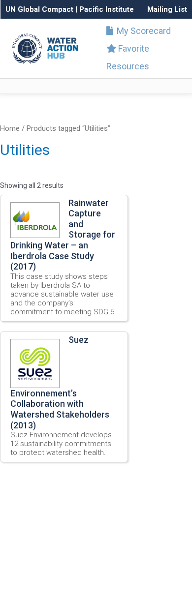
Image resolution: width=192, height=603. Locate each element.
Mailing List (167, 9)
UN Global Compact (39, 9)
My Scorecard (143, 31)
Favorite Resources (127, 57)
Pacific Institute (106, 9)
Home (10, 128)
